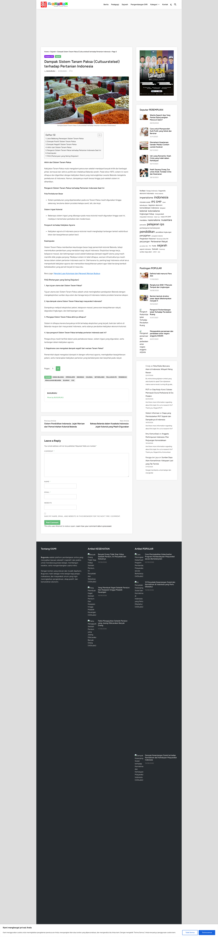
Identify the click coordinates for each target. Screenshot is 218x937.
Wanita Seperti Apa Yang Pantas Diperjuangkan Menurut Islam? (160, 117)
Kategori (153, 4)
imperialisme (70, 377)
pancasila (143, 225)
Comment (49, 451)
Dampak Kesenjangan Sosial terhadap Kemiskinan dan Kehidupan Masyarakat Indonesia (161, 757)
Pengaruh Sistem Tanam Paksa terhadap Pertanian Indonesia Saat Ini (74, 150)
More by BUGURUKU (55, 397)
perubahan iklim (144, 246)
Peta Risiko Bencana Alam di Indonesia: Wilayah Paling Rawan (159, 369)
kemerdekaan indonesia (149, 208)
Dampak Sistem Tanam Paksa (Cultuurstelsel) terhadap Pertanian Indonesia (83, 52)
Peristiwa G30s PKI (162, 239)
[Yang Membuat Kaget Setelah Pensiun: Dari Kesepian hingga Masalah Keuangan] (92, 588)
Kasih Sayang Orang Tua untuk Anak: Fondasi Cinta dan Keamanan (160, 171)
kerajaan (162, 208)
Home (46, 52)
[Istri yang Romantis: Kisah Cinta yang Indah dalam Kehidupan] (144, 156)
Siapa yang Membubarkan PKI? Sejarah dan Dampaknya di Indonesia (158, 416)
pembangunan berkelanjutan (150, 228)
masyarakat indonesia (146, 217)
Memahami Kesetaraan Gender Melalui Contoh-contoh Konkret (160, 144)
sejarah (66, 380)
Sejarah (125, 4)
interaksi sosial (145, 202)
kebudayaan (143, 205)
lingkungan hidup (147, 214)
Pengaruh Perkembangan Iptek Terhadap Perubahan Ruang (160, 312)
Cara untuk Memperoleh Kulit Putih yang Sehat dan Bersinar (161, 131)
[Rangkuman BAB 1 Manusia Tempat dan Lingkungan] (144, 285)
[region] (109, 930)
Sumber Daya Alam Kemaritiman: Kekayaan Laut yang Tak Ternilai (159, 460)
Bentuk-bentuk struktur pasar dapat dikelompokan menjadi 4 (160, 298)
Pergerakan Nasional (148, 239)
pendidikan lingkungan (163, 232)
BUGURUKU (50, 71)
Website (48, 503)
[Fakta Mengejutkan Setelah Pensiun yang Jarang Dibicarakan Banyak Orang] (92, 621)
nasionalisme (154, 220)
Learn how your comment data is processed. (94, 526)
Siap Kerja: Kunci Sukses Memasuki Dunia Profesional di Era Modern (159, 392)
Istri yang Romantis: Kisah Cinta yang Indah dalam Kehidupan (160, 158)
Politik (154, 246)
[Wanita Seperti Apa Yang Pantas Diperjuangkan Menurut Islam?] (144, 115)
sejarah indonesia (145, 249)
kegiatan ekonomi (155, 205)
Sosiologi (162, 249)
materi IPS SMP (166, 217)
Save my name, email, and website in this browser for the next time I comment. (82, 516)
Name (47, 482)
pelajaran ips (111, 377)
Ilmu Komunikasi (152, 434)
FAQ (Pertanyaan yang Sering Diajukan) (62, 156)
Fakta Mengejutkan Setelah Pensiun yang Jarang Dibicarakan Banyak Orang (112, 623)
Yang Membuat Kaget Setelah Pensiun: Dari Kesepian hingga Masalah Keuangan (114, 589)
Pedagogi (115, 4)
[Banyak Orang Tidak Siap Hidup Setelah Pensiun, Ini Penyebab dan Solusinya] (92, 554)
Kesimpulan (51, 153)
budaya (142, 191)
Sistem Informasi (152, 413)
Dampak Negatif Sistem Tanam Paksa (62, 144)
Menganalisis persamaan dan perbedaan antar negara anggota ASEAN (161, 333)
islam (164, 202)
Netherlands (99, 377)
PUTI (147, 389)
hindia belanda (58, 377)
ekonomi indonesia (147, 193)
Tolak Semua (190, 932)
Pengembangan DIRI (139, 4)
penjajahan (145, 235)
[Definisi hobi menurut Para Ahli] (144, 274)
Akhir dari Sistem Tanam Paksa (59, 147)
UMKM (155, 252)
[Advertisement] (109, 26)
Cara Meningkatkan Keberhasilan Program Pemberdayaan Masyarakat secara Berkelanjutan (160, 556)
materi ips (157, 217)
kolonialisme (154, 211)
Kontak (165, 4)
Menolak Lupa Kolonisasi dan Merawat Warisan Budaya (77, 273)
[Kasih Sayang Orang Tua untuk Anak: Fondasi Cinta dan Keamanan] (144, 170)
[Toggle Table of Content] (98, 135)
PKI (150, 246)
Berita (106, 4)
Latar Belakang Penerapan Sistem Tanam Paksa (65, 138)
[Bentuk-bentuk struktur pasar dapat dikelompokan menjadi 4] (144, 296)
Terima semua (207, 932)
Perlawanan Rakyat (159, 241)
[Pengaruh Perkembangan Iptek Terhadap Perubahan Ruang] (144, 310)
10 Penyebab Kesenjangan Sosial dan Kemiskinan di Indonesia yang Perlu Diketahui (160, 584)
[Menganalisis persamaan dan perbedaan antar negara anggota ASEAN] (144, 331)
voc (72, 380)
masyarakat (159, 214)
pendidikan (123, 377)
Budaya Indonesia (151, 191)
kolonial (89, 377)
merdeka (143, 220)
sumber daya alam (146, 252)
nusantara (166, 219)
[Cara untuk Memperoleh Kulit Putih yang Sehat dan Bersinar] (144, 129)
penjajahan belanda (53, 380)
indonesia (80, 377)
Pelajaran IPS (49, 56)
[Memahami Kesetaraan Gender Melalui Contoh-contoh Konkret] (144, 142)
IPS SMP (156, 201)
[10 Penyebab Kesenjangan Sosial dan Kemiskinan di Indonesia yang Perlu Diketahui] (139, 582)
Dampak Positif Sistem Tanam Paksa (61, 141)
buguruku (162, 191)
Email (47, 492)
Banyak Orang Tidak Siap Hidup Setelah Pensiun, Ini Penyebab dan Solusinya (112, 556)
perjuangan (145, 241)
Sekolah (155, 249)
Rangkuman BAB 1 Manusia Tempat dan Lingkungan (161, 286)
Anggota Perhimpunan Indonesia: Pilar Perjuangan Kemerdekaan (157, 437)
